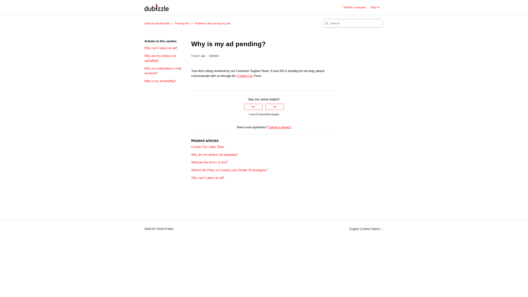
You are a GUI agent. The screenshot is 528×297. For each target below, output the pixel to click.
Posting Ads (182, 23)
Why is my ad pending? (160, 81)
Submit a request (354, 7)
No (274, 106)
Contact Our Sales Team (207, 146)
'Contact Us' (245, 76)
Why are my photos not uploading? (160, 58)
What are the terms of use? (209, 162)
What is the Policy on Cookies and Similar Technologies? (229, 170)
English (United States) (365, 229)
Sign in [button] (375, 7)
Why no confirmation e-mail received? (162, 71)
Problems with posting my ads (212, 23)
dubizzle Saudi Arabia (157, 23)
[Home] (156, 7)
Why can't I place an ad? (160, 48)
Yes (253, 106)
